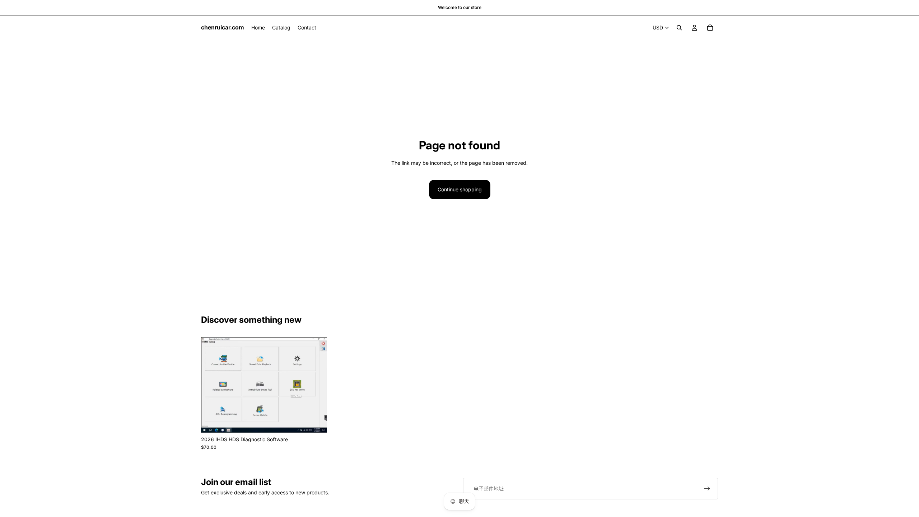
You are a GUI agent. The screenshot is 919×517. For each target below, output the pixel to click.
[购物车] (710, 28)
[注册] (707, 488)
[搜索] (679, 28)
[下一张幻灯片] (316, 385)
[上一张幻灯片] (212, 385)
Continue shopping (460, 189)
